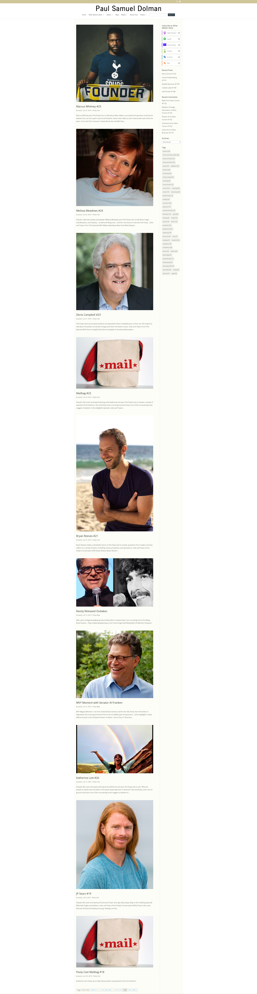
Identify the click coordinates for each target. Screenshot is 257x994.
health (174, 218)
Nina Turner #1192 (169, 74)
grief (175, 214)
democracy (175, 192)
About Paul (134, 15)
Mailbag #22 (83, 393)
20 (106, 990)
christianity (167, 173)
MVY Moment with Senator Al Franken (99, 702)
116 (116, 990)
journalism (167, 225)
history (166, 221)
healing (166, 218)
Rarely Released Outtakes (91, 611)
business (166, 170)
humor (174, 221)
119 (129, 990)
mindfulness (167, 247)
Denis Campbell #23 (88, 314)
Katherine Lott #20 (87, 778)
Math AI (165, 100)
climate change (168, 177)
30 (109, 990)
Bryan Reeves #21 (87, 536)
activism (166, 151)
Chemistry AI (166, 123)
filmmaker (167, 214)
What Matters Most (95, 15)
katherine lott (168, 229)
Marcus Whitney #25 (88, 106)
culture (166, 192)
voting (176, 270)
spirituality (167, 270)
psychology (167, 255)
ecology (166, 199)
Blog (117, 15)
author (166, 166)
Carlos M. (165, 130)
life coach (167, 236)
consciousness (168, 184)
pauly (80, 110)
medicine (175, 240)
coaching (166, 181)
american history (169, 158)
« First (92, 990)
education (167, 207)
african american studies (171, 155)
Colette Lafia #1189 (169, 88)
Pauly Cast (96, 110)
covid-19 (166, 188)
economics (167, 203)
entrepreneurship (169, 210)
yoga (174, 273)
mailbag (166, 240)
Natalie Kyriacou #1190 (170, 84)
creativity (176, 188)
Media (123, 15)
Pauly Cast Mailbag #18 (90, 972)
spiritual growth (168, 266)
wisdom (166, 273)
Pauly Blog (96, 615)
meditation (167, 244)
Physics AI (165, 117)
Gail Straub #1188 (168, 91)
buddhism (175, 166)
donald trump (168, 195)
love (175, 236)
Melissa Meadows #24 (89, 210)
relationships (167, 262)
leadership (167, 233)
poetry (166, 251)
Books (109, 15)
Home (84, 15)
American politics (169, 162)
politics (174, 251)
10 (103, 990)
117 (120, 990)
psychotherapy (168, 258)
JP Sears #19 (83, 893)
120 (133, 990)
